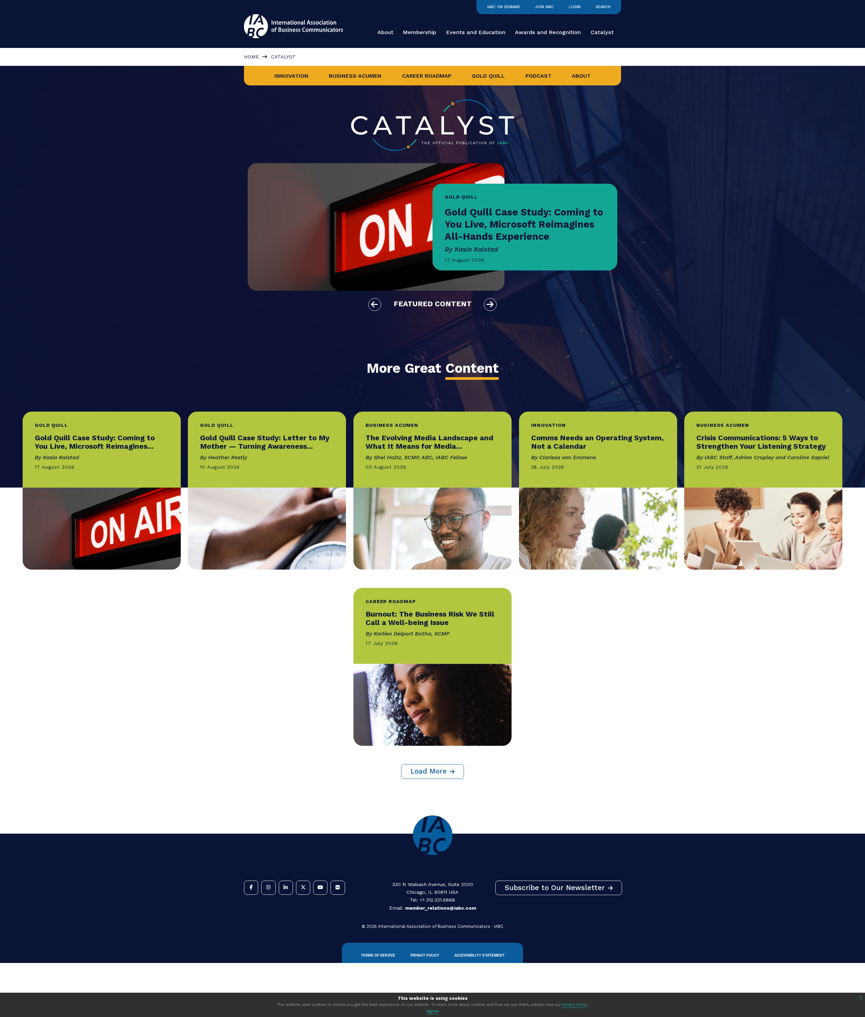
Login (574, 7)
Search (603, 7)
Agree (432, 1011)
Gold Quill (488, 76)
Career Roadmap (426, 76)
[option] (432, 227)
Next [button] (490, 304)
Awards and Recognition (548, 32)
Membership (419, 32)
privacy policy (574, 1004)
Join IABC (544, 7)
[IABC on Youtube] (320, 888)
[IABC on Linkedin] (286, 888)
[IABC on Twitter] (303, 888)
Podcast (538, 76)
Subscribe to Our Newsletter (555, 888)
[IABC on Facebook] (251, 888)
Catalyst (602, 32)
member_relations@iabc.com (440, 908)
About (385, 32)
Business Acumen (355, 76)
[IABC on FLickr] (337, 888)
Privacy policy (425, 955)
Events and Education (475, 32)
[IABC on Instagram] (268, 888)
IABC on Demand (503, 7)
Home (251, 56)
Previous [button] (374, 304)
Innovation (291, 76)
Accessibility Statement (479, 955)
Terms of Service (378, 955)
